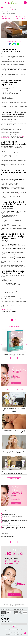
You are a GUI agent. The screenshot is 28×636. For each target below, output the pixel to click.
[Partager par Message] (12, 44)
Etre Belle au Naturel (12, 11)
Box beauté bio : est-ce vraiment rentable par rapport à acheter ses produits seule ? (14, 472)
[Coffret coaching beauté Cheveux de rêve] (14, 341)
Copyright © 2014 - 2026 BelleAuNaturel (14, 634)
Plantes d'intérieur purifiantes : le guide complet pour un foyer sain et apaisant (13, 528)
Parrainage (18, 631)
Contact (6, 629)
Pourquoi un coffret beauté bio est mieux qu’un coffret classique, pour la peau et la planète (14, 410)
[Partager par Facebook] (9, 44)
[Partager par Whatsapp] (18, 44)
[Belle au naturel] (14, 3)
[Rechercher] (10, 7)
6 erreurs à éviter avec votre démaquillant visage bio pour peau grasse (14, 451)
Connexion (16, 7)
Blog (5, 11)
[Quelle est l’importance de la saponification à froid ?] (14, 29)
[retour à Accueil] (2, 12)
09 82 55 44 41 (15, 605)
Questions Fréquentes (14, 629)
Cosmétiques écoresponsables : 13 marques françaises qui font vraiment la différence (12, 517)
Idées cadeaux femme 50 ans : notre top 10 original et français (14, 521)
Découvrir (14, 358)
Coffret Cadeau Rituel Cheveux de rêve (14, 354)
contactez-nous (20, 604)
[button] (1, 345)
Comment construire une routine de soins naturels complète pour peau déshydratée (14, 431)
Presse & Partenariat (10, 631)
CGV (21, 629)
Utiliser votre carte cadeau (13, 632)
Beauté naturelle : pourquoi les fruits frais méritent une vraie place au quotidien (14, 513)
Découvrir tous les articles (14, 478)
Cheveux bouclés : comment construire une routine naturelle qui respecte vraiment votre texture (14, 524)
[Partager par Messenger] (15, 44)
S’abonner (14, 542)
